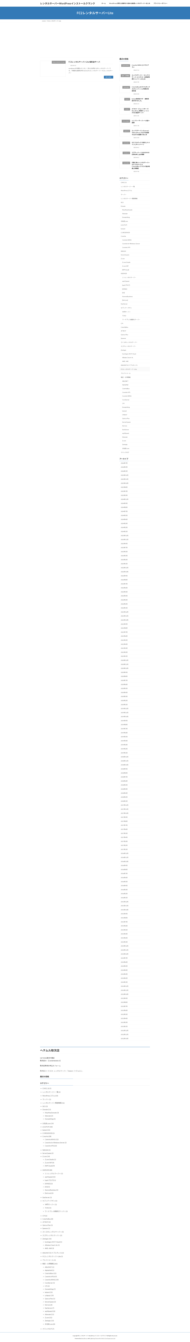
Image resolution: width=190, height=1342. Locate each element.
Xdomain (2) (49, 1116)
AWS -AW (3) (49, 1248)
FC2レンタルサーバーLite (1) (52, 1256)
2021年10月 (124, 620)
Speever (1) (46, 1228)
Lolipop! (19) (49, 1295)
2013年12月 (124, 986)
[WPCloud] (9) (50, 1166)
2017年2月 (124, 845)
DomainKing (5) (50, 1119)
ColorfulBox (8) (47, 1219)
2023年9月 (124, 543)
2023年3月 (124, 556)
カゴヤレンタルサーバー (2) (52, 1235)
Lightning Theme (94, 1338)
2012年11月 (124, 1034)
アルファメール (126, 373)
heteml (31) (49, 1292)
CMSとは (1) (46, 1088)
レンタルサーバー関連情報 (129, 198)
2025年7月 (124, 491)
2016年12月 (124, 853)
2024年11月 (124, 499)
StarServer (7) (49, 1308)
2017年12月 (124, 805)
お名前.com (124, 221)
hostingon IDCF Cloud (129, 354)
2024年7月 (124, 511)
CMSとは (124, 182)
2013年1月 (124, 1026)
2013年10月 (124, 994)
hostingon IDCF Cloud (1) (53, 1242)
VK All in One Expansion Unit (107, 1338)
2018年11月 (124, 761)
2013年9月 (124, 998)
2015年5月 (124, 930)
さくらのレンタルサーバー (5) (53, 1232)
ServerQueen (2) (47, 1153)
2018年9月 (124, 769)
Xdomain (125, 213)
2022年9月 (124, 576)
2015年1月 (124, 942)
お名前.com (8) (50, 1324)
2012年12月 (124, 1030)
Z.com (123, 258)
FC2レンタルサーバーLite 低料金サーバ (84, 62)
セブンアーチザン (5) (49, 1201)
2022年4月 (124, 596)
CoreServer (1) (50, 1283)
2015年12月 (124, 902)
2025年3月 (124, 495)
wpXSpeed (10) (50, 1311)
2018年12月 (124, 757)
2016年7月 (124, 873)
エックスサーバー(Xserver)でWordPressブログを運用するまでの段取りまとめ (140, 132)
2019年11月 (124, 712)
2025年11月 (124, 479)
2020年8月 (124, 676)
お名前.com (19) (48, 1123)
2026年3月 (124, 467)
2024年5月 (124, 515)
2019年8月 (124, 725)
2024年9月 (124, 503)
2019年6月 (124, 733)
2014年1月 (124, 982)
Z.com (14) (46, 1156)
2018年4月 (124, 789)
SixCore (124, 426)
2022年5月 (124, 592)
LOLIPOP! (124, 225)
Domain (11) (46, 1109)
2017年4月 (124, 837)
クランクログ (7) (48, 1329)
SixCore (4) (48, 1305)
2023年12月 (124, 535)
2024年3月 (124, 523)
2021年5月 (124, 640)
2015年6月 (124, 926)
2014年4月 (124, 970)
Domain (123, 206)
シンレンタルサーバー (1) (54, 1173)
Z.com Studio (126, 262)
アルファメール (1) (49, 1260)
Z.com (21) (48, 1317)
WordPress (84, 1338)
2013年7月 (124, 1006)
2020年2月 (124, 700)
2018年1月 (124, 801)
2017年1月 (124, 849)
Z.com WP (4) (49, 1162)
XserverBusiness (127, 296)
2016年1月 (124, 897)
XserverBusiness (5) (51, 1190)
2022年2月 (124, 604)
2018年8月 (124, 773)
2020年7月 (124, 680)
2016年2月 (124, 894)
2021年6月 (124, 636)
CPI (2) (47, 1286)
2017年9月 (124, 817)
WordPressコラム (126, 190)
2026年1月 (124, 471)
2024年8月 (124, 507)
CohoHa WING (127, 240)
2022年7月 (124, 584)
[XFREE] (124, 289)
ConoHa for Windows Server (131, 244)
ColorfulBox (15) (50, 1273)
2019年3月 (124, 745)
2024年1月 (124, 531)
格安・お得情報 (126, 377)
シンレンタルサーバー (129, 277)
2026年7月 (124, 463)
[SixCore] (125, 300)
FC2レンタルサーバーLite (129, 369)
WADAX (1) (46, 1150)
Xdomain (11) (49, 1314)
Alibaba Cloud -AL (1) (52, 1245)
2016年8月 (124, 869)
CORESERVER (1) (48, 1133)
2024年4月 (124, 519)
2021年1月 (124, 656)
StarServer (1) (47, 1197)
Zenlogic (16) (46, 1239)
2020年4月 (124, 692)
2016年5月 (124, 881)
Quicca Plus (124, 334)
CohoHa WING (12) (51, 1139)
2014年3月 (124, 974)
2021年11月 (124, 616)
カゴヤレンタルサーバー (128, 346)
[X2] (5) (47, 1187)
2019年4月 (124, 741)
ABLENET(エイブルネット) (129, 365)
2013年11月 (124, 990)
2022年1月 (124, 608)
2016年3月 (124, 889)
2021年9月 (124, 624)
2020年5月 (124, 688)
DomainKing (126, 217)
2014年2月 (124, 978)
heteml (123, 229)
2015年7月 (124, 922)
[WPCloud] (125, 270)
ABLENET (125, 381)
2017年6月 (124, 829)
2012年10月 (124, 1038)
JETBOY (123, 331)
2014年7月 (124, 958)
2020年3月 (124, 696)
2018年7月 (124, 777)
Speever (123, 338)
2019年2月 (124, 749)
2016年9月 (124, 865)
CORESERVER (125, 232)
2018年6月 (124, 781)
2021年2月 (124, 652)
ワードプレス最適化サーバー (131, 319)
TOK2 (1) (48, 1208)
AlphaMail (125, 385)
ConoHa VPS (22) (51, 1146)
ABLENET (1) (49, 1267)
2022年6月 (124, 588)
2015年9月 (124, 914)
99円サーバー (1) (51, 1204)
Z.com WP (125, 266)
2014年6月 (124, 962)
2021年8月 (124, 628)
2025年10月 (124, 483)
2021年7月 (124, 632)
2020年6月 (124, 684)
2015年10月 (124, 910)
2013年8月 (124, 1002)
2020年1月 (124, 704)
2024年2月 (124, 527)
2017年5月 (124, 833)
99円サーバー (126, 312)
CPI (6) (44, 1216)
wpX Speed (125, 281)
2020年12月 (124, 660)
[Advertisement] (95, 37)
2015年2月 (124, 938)
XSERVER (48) (47, 1170)
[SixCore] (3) (49, 1193)
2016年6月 (124, 877)
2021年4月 (124, 644)
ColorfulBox (124, 327)
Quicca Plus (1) (47, 1225)
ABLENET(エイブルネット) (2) (53, 1253)
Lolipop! (124, 414)
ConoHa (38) (46, 1136)
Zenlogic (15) (49, 1320)
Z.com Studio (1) (50, 1159)
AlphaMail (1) (49, 1270)
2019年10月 (124, 716)
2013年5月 (124, 1014)
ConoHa (123, 236)
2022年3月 (124, 600)
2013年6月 (124, 1010)
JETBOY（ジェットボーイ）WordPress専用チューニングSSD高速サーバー (140, 111)
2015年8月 (124, 918)
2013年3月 (124, 1022)
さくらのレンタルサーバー (129, 342)
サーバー (123, 194)
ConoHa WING (127, 396)
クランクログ (125, 452)
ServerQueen (125, 255)
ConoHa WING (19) (51, 1280)
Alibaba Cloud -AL (127, 357)
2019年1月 (124, 753)
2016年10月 (124, 861)
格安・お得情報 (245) (49, 1264)
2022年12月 (124, 568)
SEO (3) (45, 1106)
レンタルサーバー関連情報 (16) (53, 1103)
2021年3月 (124, 648)
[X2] (123, 293)
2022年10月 (124, 572)
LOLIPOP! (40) (47, 1127)
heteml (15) (46, 1130)
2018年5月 (124, 785)
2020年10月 (124, 668)
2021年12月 (124, 612)
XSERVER (124, 273)
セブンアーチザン (126, 308)
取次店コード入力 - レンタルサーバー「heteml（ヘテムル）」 (61, 1071)
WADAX (123, 251)
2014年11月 (124, 950)
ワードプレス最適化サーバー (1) (56, 1211)
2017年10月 (124, 813)
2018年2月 (124, 797)
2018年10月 (124, 765)
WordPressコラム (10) (50, 1096)
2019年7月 (124, 728)
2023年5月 (124, 551)
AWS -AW (125, 361)
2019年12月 (124, 708)
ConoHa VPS (126, 247)
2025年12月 (124, 475)
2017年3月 (124, 841)
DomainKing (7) (50, 1289)
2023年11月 (124, 539)
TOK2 (124, 316)
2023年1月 (124, 564)
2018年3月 (124, 793)
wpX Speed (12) (50, 1177)
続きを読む (109, 77)
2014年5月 (124, 966)
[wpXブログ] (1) (50, 1180)
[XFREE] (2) (49, 1183)
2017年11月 (124, 809)
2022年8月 (124, 580)
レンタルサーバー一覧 (128, 186)
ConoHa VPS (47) (51, 1276)
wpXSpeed (125, 433)
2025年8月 (124, 487)
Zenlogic (123, 350)
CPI (122, 323)
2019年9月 (124, 720)
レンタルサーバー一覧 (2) (51, 1092)
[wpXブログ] (126, 285)
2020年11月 (124, 664)
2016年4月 (124, 885)
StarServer (124, 304)
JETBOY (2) (46, 1222)
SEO (122, 202)
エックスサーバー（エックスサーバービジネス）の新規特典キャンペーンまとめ (141, 77)
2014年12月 (124, 946)
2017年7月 (124, 825)
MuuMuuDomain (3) (52, 1113)
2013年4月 (124, 1018)
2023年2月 (124, 559)
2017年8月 (124, 821)
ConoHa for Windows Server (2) (55, 1142)
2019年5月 (124, 737)
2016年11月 (124, 857)
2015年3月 (124, 934)
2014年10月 (124, 954)
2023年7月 (124, 547)
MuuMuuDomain (127, 210)
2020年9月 (124, 672)
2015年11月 (124, 906)
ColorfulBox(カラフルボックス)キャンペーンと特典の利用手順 (141, 89)
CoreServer (125, 400)
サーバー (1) (46, 1099)
